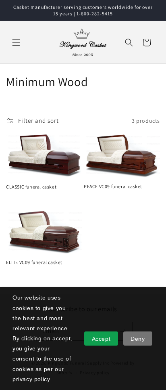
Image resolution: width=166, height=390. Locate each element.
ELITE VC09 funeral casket (34, 262)
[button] (16, 42)
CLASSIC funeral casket (31, 187)
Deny (138, 338)
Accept (101, 338)
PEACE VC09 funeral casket (113, 186)
